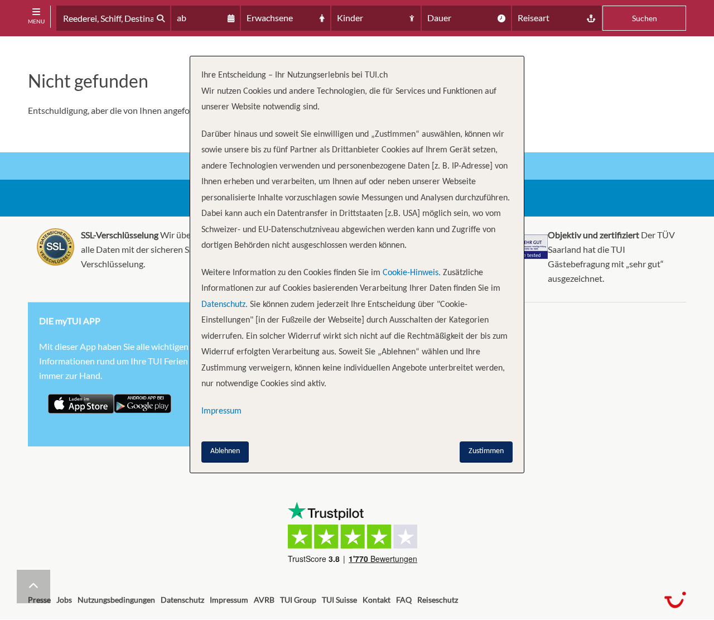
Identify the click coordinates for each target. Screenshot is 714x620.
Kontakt (376, 599)
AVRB (264, 599)
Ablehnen (225, 451)
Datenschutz (182, 599)
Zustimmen (486, 451)
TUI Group (298, 599)
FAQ (404, 599)
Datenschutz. (224, 304)
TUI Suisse (339, 599)
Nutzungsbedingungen (116, 599)
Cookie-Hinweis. (410, 272)
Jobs (64, 599)
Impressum (229, 599)
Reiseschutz (437, 599)
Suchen (644, 18)
